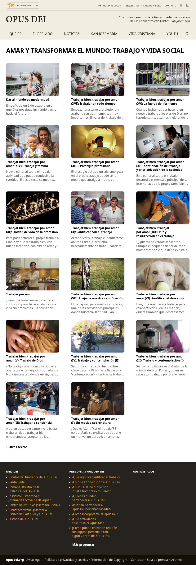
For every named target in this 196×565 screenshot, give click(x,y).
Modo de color (112, 5)
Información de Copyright (109, 560)
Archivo (176, 560)
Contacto (170, 5)
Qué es (15, 33)
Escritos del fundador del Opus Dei (33, 477)
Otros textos (18, 447)
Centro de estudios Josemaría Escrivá (34, 505)
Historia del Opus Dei (23, 519)
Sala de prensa (152, 5)
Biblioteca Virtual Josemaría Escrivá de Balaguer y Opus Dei (30, 512)
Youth (172, 33)
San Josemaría (104, 33)
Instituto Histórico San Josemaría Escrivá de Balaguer (30, 498)
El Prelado (43, 33)
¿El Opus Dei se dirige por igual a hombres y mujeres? (91, 489)
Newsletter (132, 5)
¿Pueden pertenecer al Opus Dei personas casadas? (91, 507)
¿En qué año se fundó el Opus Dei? (96, 482)
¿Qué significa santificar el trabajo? (96, 477)
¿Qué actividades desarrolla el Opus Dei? (88, 521)
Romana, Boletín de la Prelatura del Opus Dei (24, 489)
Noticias (72, 33)
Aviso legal (33, 560)
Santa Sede (17, 482)
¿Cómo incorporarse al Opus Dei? (95, 514)
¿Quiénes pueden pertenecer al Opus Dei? (88, 498)
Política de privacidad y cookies (66, 560)
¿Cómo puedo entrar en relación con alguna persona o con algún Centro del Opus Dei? (94, 532)
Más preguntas (83, 545)
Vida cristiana (142, 33)
